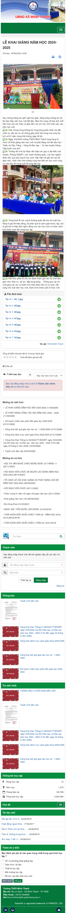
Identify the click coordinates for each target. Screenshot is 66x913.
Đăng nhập (41, 580)
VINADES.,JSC (55, 903)
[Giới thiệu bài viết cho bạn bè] (47, 56)
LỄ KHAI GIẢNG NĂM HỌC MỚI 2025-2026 (25, 407)
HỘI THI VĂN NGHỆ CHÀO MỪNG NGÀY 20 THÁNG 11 (30, 463)
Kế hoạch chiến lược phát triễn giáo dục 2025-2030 (28, 421)
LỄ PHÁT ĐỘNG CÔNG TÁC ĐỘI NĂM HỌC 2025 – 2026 (32, 412)
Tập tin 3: (13, 311)
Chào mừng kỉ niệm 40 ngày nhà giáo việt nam (26, 493)
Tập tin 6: (13, 331)
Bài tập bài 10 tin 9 (10, 818)
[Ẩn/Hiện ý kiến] (30, 374)
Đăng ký (60, 585)
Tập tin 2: (13, 305)
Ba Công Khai (10, 504)
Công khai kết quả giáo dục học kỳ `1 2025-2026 (27, 429)
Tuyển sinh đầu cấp (14, 451)
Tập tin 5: (13, 324)
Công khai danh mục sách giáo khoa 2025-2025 (27, 434)
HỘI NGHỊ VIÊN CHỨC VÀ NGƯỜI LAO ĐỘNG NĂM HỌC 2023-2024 (31, 473)
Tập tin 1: (14, 299)
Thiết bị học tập (12, 868)
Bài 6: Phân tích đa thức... (14, 828)
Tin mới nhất (9, 685)
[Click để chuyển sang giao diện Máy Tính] (12, 909)
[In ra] (53, 56)
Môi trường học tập (13, 872)
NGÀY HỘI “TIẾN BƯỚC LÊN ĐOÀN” (21, 509)
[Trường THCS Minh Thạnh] (33, 5)
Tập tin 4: (13, 318)
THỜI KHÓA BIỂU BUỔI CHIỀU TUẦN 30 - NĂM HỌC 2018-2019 (32, 516)
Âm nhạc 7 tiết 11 (10, 839)
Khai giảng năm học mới (15, 498)
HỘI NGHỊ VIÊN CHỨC (15, 488)
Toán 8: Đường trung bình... (14, 834)
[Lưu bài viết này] (60, 56)
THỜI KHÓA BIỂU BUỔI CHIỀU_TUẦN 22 (24, 522)
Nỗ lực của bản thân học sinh (18, 876)
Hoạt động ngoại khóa (12, 823)
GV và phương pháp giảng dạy (19, 860)
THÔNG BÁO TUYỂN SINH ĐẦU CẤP (38, 690)
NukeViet (19, 903)
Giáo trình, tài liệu (13, 864)
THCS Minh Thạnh (55, 343)
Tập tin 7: (13, 337)
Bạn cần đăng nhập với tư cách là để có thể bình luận (30, 385)
